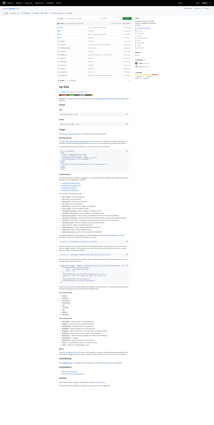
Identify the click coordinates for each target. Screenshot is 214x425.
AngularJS (64, 92)
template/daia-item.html (69, 188)
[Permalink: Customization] (58, 174)
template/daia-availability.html (71, 185)
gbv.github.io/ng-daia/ (143, 28)
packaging (91, 31)
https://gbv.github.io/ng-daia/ (71, 134)
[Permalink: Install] (58, 105)
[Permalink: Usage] (58, 129)
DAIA (80, 92)
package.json (63, 75)
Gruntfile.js (63, 51)
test (61, 37)
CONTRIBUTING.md (65, 48)
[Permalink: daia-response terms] (58, 292)
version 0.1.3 (91, 58)
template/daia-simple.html (70, 190)
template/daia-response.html (71, 183)
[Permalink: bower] (58, 119)
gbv (6, 9)
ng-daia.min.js (63, 72)
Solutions (19, 3)
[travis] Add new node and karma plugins (99, 44)
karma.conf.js (63, 61)
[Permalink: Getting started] (58, 138)
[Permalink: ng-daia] (58, 87)
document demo (92, 48)
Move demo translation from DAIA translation (100, 55)
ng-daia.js (62, 68)
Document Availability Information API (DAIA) (106, 98)
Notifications (189, 8)
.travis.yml (62, 44)
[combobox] (111, 18)
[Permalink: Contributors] (58, 367)
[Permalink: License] (58, 378)
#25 (82, 23)
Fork (198, 8)
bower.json (63, 58)
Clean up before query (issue (73, 23)
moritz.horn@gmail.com (77, 374)
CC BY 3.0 (102, 382)
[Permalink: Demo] (58, 349)
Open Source (39, 3)
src (60, 34)
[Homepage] (4, 3)
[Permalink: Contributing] (58, 358)
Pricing (59, 3)
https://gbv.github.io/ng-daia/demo (77, 141)
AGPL (76, 382)
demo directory (74, 352)
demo (61, 27)
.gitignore (62, 41)
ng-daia (12, 9)
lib (60, 31)
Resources (28, 3)
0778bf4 (113, 23)
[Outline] (129, 80)
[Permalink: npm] (58, 110)
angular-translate (112, 235)
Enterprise (50, 3)
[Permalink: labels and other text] (58, 318)
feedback (109, 363)
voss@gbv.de (73, 371)
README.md (63, 55)
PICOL (92, 386)
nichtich (62, 23)
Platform (10, 3)
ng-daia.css (63, 65)
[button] (127, 114)
